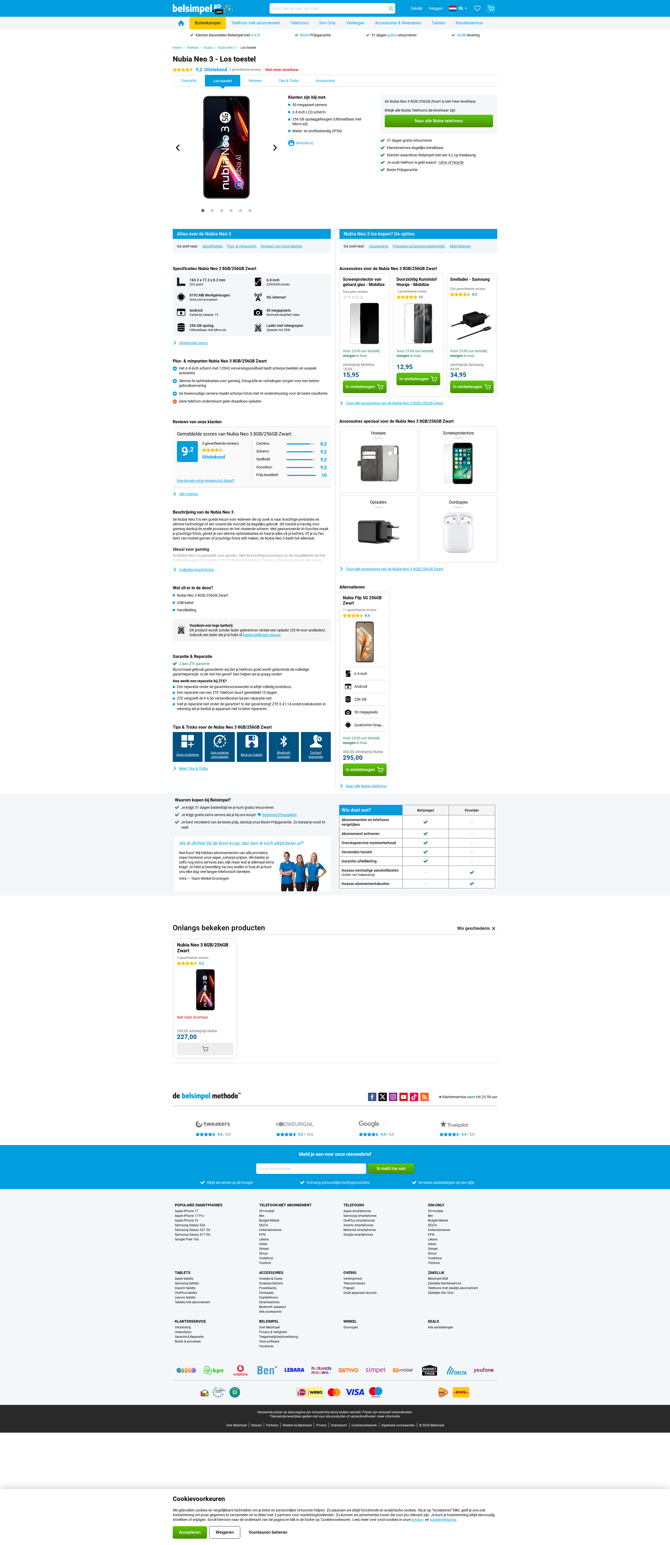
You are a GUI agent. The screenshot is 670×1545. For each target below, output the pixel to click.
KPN (262, 1234)
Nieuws (256, 1425)
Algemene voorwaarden (398, 1425)
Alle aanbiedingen (440, 1327)
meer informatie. (388, 1416)
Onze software (269, 1341)
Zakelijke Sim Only (441, 1293)
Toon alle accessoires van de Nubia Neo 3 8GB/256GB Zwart (394, 403)
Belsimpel (269, 1321)
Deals (433, 1321)
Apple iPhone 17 (186, 1211)
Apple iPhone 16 (186, 1220)
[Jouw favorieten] (477, 8)
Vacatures (266, 1346)
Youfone (265, 1263)
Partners (272, 1425)
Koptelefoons (268, 1297)
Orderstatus (183, 1332)
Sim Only (327, 22)
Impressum (339, 1425)
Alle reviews (188, 494)
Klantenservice (469, 22)
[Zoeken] (391, 8)
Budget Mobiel (269, 1220)
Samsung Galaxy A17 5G (192, 1234)
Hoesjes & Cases (270, 1278)
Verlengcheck (352, 1278)
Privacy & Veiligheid (273, 1332)
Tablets (438, 22)
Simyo (263, 1253)
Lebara (264, 1239)
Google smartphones (358, 1234)
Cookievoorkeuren (364, 1425)
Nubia (208, 48)
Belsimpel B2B (438, 1278)
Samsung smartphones (360, 1216)
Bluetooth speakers (272, 1307)
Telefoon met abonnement (255, 22)
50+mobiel (266, 1211)
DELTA (263, 1225)
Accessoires (378, 246)
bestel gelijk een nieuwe (262, 635)
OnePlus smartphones (359, 1220)
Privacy (321, 1425)
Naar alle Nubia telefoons (366, 786)
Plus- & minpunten (241, 246)
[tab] (202, 210)
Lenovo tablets (185, 1297)
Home (177, 48)
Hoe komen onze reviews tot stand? (205, 481)
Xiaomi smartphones (358, 1225)
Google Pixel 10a (187, 1239)
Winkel (350, 1321)
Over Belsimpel (269, 1327)
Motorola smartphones (359, 1230)
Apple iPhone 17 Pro (189, 1216)
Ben (261, 1216)
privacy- (417, 1519)
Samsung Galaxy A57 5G (192, 1230)
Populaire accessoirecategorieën (419, 246)
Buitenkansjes (208, 22)
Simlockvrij (304, 143)
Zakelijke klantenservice (444, 1283)
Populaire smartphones (198, 1205)
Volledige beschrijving (196, 570)
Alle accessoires (270, 1311)
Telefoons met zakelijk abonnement (453, 1288)
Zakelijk (436, 1273)
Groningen (350, 1327)
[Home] (181, 23)
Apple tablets (184, 1278)
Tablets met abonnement (192, 1302)
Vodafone (266, 1258)
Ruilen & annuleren (188, 1341)
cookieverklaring (443, 1519)
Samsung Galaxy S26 (190, 1225)
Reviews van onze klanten (281, 246)
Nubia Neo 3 (227, 48)
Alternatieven (460, 246)
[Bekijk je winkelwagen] (491, 8)
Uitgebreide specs (193, 343)
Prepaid (348, 1288)
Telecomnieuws (354, 1283)
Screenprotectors (271, 1283)
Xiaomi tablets (185, 1288)
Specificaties (212, 246)
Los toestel (248, 48)
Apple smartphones (357, 1211)
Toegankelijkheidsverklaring (278, 1337)
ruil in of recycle (451, 162)
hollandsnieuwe (270, 1230)
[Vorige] (178, 147)
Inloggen (436, 8)
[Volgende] (274, 147)
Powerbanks (268, 1288)
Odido (263, 1244)
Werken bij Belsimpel (297, 1425)
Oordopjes (266, 1293)
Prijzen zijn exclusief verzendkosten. (387, 1412)
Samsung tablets (187, 1283)
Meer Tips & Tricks (193, 768)
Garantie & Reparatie (189, 1337)
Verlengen (355, 22)
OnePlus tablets (186, 1293)
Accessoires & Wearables (398, 22)
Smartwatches (269, 1302)
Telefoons (299, 22)
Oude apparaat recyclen (360, 1293)
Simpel (264, 1249)
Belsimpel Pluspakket (280, 815)
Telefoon (193, 48)
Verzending (183, 1327)
